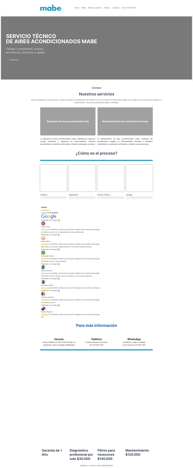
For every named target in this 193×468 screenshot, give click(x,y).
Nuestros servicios (95, 8)
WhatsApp (134, 339)
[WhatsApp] (134, 333)
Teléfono (96, 339)
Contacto (115, 8)
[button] (3, 48)
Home (77, 8)
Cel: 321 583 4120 (129, 8)
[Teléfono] (96, 333)
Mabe (84, 8)
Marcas (107, 8)
